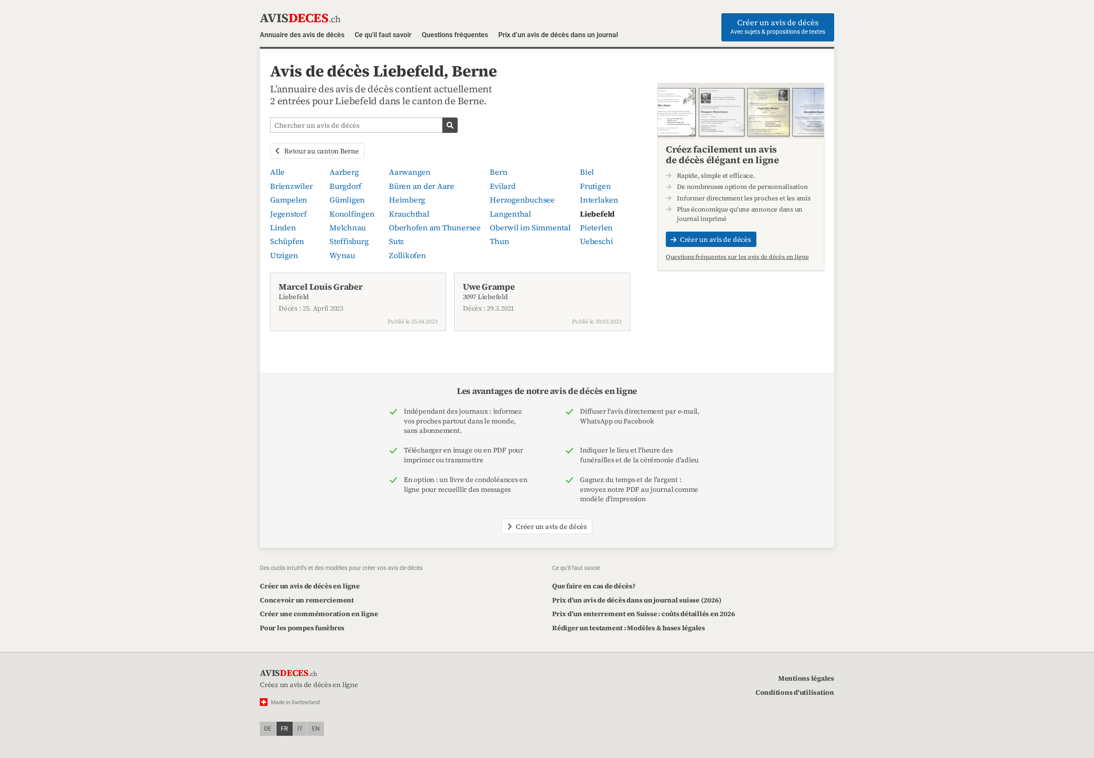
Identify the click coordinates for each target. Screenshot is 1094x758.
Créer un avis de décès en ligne (310, 586)
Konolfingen (351, 214)
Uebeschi (596, 241)
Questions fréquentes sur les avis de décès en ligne (737, 257)
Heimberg (407, 199)
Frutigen (595, 186)
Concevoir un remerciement (307, 600)
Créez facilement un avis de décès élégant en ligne (722, 154)
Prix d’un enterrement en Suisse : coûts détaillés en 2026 (643, 613)
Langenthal (510, 214)
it (300, 728)
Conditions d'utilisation (795, 692)
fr (284, 728)
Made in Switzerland (295, 702)
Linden (283, 227)
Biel (587, 172)
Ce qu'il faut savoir (383, 35)
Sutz (396, 241)
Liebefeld (597, 214)
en (316, 728)
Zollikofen (407, 255)
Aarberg (344, 172)
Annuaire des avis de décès (302, 35)
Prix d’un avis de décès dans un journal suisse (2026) (636, 600)
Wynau (342, 255)
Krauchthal (409, 214)
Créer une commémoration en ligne (319, 613)
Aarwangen (410, 172)
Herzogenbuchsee (522, 199)
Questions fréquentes (455, 35)
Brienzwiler (291, 186)
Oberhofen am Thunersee (435, 227)
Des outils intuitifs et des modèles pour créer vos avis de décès (341, 567)
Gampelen (288, 199)
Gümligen (347, 199)
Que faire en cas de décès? (593, 586)
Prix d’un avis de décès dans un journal (558, 35)
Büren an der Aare (421, 186)
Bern (498, 172)
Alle (277, 172)
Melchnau (347, 227)
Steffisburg (348, 241)
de (267, 728)
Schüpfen (287, 241)
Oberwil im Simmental (530, 227)
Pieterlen (596, 227)
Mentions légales (806, 678)
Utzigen (284, 255)
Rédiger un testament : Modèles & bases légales (628, 627)
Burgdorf (345, 186)
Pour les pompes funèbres (302, 627)
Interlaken (599, 199)
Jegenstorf (288, 214)
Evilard (502, 186)
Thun (499, 241)
